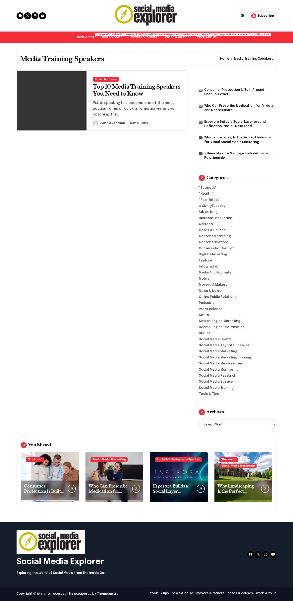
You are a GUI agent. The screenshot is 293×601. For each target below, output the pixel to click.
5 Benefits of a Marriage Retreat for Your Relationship (238, 156)
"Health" (206, 193)
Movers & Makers (213, 284)
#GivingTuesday (212, 206)
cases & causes (179, 36)
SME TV (204, 333)
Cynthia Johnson (112, 123)
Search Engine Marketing (219, 321)
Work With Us (206, 37)
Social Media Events (215, 339)
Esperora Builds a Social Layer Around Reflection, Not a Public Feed (235, 124)
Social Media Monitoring (218, 369)
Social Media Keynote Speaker (224, 345)
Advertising (208, 212)
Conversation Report (216, 248)
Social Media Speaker (216, 381)
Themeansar (107, 593)
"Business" (207, 187)
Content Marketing (214, 236)
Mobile (204, 278)
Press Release (210, 309)
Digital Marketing (213, 254)
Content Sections (214, 242)
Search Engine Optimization (222, 327)
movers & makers (145, 36)
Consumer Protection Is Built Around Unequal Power (234, 92)
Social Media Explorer (60, 562)
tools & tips (87, 36)
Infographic (208, 266)
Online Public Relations (217, 297)
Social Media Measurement (221, 363)
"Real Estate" (210, 200)
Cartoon (206, 224)
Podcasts (206, 303)
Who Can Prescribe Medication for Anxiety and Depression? (239, 108)
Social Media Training (216, 388)
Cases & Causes (106, 79)
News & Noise (210, 291)
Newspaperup (80, 593)
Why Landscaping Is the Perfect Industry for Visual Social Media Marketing (237, 140)
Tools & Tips (209, 394)
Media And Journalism (216, 272)
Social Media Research (217, 375)
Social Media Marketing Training (225, 357)
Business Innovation (215, 218)
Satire (204, 315)
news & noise (114, 36)
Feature (205, 260)
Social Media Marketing (218, 351)
